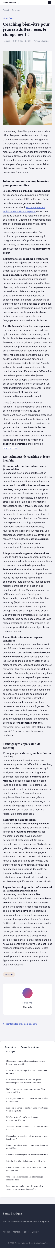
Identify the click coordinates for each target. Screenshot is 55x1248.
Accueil (6, 10)
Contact (35, 1232)
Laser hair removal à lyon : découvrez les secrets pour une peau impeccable (24, 1187)
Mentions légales (20, 1232)
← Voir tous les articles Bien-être (20, 1024)
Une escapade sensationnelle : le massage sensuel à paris (24, 1178)
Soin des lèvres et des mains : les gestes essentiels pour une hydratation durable (23, 1081)
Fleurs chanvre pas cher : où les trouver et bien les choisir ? (27, 1137)
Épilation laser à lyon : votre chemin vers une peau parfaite (26, 1168)
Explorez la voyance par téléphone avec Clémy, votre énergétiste (27, 1109)
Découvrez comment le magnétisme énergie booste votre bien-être (25, 1062)
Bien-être (16, 10)
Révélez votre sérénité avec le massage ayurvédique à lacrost (23, 1118)
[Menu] (49, 2)
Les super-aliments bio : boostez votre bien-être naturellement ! (27, 1099)
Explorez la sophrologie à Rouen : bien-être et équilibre (26, 1071)
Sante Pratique (12, 1213)
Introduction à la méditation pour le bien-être (26, 1161)
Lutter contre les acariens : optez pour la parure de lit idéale (27, 1146)
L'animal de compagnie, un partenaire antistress (27, 1154)
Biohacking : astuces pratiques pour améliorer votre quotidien (26, 1090)
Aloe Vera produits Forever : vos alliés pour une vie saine (27, 1128)
